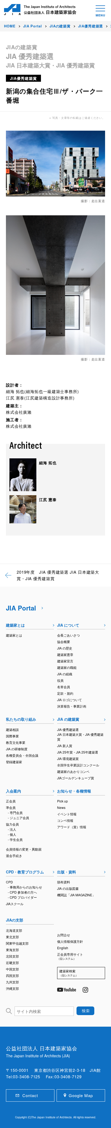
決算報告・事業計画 (71, 706)
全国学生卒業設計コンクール (78, 765)
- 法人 (12, 829)
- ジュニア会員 (18, 817)
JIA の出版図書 (68, 888)
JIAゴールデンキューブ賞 (75, 778)
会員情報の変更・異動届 (23, 849)
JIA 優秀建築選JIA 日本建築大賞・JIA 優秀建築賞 (80, 734)
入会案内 (13, 791)
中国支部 (12, 969)
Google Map (81, 1095)
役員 (60, 680)
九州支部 (12, 982)
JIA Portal (21, 607)
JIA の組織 (64, 674)
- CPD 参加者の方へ (22, 892)
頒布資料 (63, 882)
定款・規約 (65, 693)
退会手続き (14, 855)
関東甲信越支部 (17, 943)
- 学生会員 (15, 839)
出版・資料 (66, 871)
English (62, 947)
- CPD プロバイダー (22, 897)
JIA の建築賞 (68, 719)
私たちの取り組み (21, 719)
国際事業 (12, 736)
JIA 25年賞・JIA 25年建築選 (77, 752)
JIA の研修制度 (16, 749)
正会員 (11, 801)
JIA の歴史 (64, 648)
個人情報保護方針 (70, 941)
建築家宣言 (65, 661)
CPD (9, 882)
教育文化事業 (15, 742)
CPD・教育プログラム (25, 871)
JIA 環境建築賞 (68, 758)
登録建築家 (14, 761)
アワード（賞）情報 (71, 826)
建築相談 (12, 729)
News (61, 807)
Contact (30, 1095)
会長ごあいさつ (68, 635)
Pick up (62, 801)
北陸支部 (12, 956)
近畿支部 (12, 962)
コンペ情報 (65, 820)
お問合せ (63, 935)
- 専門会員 (15, 812)
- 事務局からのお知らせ (25, 887)
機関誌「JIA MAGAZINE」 (76, 895)
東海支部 (12, 949)
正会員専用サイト (70, 956)
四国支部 (12, 975)
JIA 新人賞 (64, 745)
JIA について (68, 625)
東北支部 (12, 936)
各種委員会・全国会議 (22, 755)
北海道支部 (14, 930)
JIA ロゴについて (69, 699)
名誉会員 (63, 686)
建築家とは (15, 625)
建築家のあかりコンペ (73, 771)
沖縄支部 (12, 988)
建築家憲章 (65, 654)
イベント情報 (67, 814)
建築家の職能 (67, 667)
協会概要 (63, 641)
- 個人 (12, 834)
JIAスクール (14, 903)
